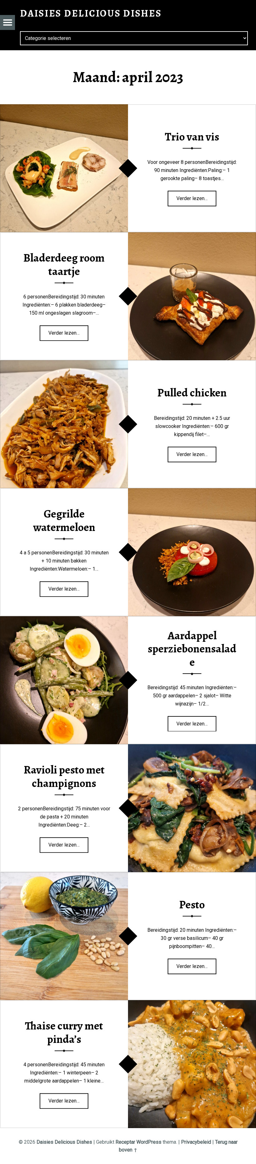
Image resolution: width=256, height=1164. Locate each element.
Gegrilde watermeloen (64, 520)
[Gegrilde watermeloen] (192, 492)
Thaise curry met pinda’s (64, 1032)
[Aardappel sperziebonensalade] (64, 620)
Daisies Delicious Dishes (64, 1142)
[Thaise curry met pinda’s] (192, 1004)
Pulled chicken (192, 392)
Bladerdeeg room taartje (64, 264)
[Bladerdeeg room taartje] (192, 236)
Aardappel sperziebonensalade (192, 649)
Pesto (192, 904)
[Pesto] (64, 876)
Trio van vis (192, 136)
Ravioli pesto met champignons (64, 776)
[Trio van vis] (64, 108)
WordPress (148, 1142)
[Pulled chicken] (64, 364)
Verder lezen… (195, 196)
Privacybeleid (196, 1142)
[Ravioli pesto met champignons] (192, 748)
